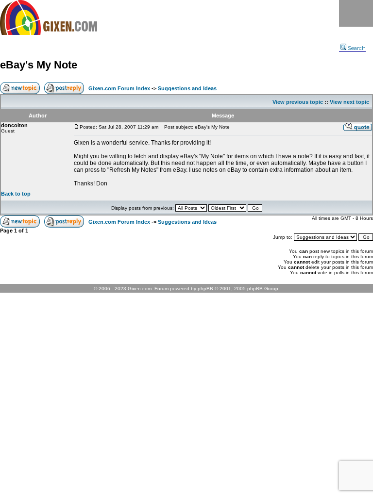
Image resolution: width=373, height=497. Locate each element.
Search (357, 48)
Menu (356, 13)
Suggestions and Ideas (187, 88)
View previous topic (297, 102)
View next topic (349, 102)
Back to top (16, 194)
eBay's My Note (38, 65)
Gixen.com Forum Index (119, 88)
